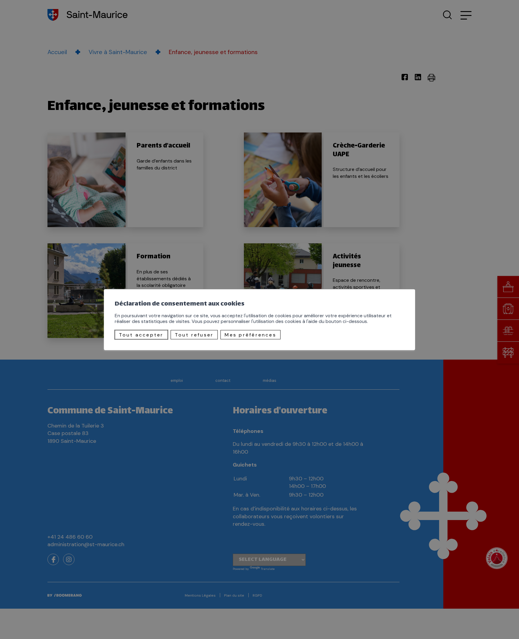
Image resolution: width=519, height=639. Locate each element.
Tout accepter (141, 334)
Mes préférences (250, 334)
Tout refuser (194, 334)
